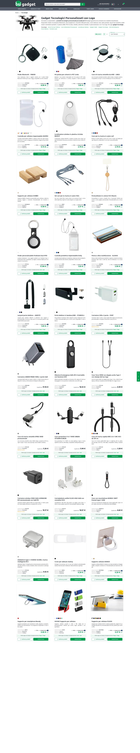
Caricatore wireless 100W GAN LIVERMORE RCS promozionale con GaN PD (32, 499)
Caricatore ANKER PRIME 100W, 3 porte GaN (33, 377)
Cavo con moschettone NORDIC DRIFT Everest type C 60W (105, 499)
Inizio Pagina (138, 380)
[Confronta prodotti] (25, 92)
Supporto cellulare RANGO (101, 562)
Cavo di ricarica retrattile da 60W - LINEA (106, 74)
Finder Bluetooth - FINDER (26, 74)
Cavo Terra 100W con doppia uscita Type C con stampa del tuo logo (106, 376)
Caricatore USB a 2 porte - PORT (103, 315)
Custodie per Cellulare (83, 27)
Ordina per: (112, 32)
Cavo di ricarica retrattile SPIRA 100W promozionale (30, 437)
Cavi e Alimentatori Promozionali (69, 27)
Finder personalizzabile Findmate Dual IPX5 (32, 255)
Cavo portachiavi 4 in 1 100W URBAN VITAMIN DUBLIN (67, 437)
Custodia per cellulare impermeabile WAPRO (33, 136)
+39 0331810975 (104, 3)
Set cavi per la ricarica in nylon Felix (67, 196)
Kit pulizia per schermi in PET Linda (67, 74)
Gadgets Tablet (93, 27)
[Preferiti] (47, 39)
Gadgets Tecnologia (103, 27)
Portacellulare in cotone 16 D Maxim (104, 196)
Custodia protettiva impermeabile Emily (68, 255)
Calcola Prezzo (41, 92)
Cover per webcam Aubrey (64, 562)
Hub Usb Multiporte (114, 27)
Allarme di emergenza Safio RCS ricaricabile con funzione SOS (70, 376)
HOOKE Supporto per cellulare (65, 621)
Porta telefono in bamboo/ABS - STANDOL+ (70, 315)
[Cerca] (82, 4)
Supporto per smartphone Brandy (29, 621)
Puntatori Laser (53, 29)
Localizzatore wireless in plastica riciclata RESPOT (69, 135)
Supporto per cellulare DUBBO (28, 196)
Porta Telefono (44, 29)
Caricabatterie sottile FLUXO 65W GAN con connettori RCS (69, 499)
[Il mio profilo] (118, 4)
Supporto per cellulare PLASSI (102, 621)
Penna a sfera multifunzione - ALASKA (105, 255)
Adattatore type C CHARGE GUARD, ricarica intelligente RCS (33, 561)
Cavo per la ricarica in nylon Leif (103, 136)
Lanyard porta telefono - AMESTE (29, 315)
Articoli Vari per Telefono (54, 27)
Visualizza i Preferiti (138, 373)
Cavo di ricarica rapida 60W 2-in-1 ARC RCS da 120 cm (106, 437)
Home (17, 13)
